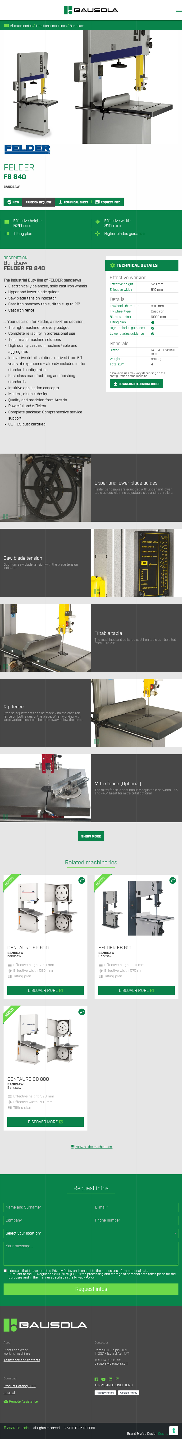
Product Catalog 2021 (20, 1386)
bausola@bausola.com (111, 1363)
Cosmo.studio (168, 1433)
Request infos (91, 1289)
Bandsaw (76, 26)
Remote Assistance (21, 1401)
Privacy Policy (62, 1271)
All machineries (18, 26)
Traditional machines (51, 26)
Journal (9, 1393)
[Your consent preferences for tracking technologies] (173, 1430)
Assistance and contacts (22, 1360)
